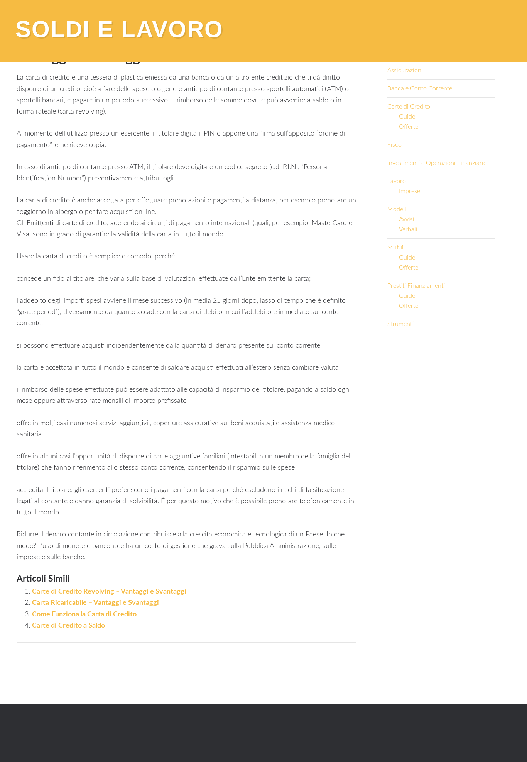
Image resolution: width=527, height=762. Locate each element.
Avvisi (406, 219)
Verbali (408, 229)
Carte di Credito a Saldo (68, 625)
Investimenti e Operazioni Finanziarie (436, 163)
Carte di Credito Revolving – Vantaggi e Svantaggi (109, 591)
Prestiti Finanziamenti (416, 286)
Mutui (395, 247)
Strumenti (400, 324)
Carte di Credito (408, 107)
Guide (407, 117)
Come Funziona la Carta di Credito (84, 614)
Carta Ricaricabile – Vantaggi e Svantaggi (95, 602)
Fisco (394, 145)
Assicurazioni (405, 70)
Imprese (409, 191)
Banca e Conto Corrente (419, 88)
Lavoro (396, 181)
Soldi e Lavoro (119, 29)
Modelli (397, 209)
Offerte (408, 127)
